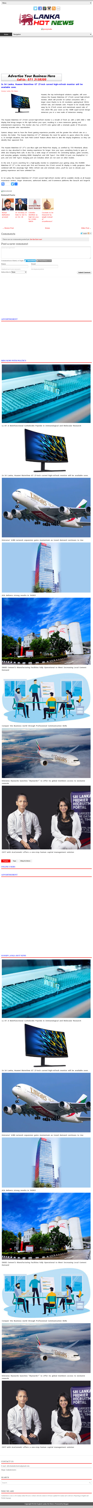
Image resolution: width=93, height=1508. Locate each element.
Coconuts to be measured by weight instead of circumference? (47, 217)
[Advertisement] (46, 56)
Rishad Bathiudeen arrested (6, 215)
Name (3, 264)
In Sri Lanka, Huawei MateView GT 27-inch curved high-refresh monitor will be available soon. (42, 86)
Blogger (66, 1504)
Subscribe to (6, 272)
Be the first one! (36, 239)
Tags (14, 861)
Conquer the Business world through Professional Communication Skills (34, 726)
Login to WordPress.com (44, 260)
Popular (5, 861)
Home (6, 34)
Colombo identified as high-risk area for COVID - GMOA (34, 217)
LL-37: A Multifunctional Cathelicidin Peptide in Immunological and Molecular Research (41, 426)
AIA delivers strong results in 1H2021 (19, 595)
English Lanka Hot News (45, 1504)
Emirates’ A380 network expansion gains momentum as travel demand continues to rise (42, 540)
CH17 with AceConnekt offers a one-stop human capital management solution (38, 852)
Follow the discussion (89, 233)
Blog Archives (25, 861)
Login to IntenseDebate (30, 260)
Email (33, 264)
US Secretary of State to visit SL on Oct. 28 (21, 215)
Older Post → (86, 228)
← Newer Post (8, 228)
